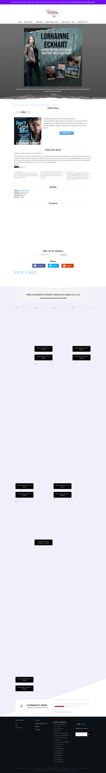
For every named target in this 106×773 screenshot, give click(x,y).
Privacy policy (19, 727)
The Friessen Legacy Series (60, 737)
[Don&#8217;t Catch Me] (27, 175)
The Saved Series (58, 753)
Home (15, 105)
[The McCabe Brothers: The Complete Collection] (53, 175)
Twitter (55, 265)
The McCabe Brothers (59, 744)
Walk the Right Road (59, 761)
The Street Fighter (58, 755)
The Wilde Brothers (58, 759)
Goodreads (37, 729)
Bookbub (37, 726)
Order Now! (66, 133)
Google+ (69, 265)
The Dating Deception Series (60, 733)
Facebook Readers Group (41, 723)
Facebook (40, 265)
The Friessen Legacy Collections (61, 735)
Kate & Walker (57, 726)
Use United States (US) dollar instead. (80, 2)
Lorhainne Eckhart (24, 190)
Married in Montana (58, 728)
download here (59, 706)
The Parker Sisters (58, 750)
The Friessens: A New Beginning (61, 742)
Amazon (66, 769)
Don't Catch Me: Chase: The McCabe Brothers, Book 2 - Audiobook (40, 105)
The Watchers (57, 757)
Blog (17, 725)
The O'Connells (57, 746)
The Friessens (57, 739)
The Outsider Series (58, 748)
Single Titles (57, 730)
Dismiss (93, 2)
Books (20, 105)
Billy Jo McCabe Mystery (59, 724)
